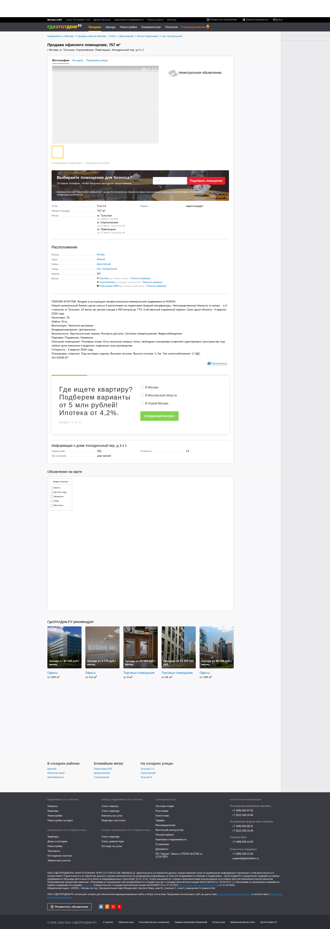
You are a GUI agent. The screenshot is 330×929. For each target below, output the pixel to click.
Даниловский (104, 264)
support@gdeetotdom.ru (245, 858)
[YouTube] (113, 906)
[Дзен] (119, 906)
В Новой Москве (156, 403)
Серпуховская (107, 282)
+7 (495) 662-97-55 (242, 810)
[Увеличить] (154, 69)
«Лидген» (88, 885)
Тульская (104, 278)
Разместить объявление (71, 906)
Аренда (110, 27)
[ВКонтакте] (101, 906)
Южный (101, 259)
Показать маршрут (140, 278)
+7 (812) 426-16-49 (242, 830)
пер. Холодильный (107, 269)
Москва (101, 254)
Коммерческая (151, 27)
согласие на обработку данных (234, 894)
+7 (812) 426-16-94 (242, 815)
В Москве (152, 387)
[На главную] (66, 26)
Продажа (94, 27)
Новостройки (128, 27)
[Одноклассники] (107, 906)
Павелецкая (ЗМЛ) (109, 286)
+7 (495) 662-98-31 (242, 826)
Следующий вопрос (159, 416)
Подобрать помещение (206, 180)
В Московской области (161, 395)
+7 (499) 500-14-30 (242, 841)
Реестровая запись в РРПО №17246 (199, 885)
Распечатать (219, 363)
